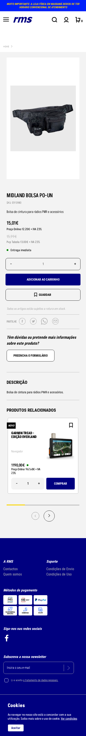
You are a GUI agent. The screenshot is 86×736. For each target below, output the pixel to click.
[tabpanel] (43, 456)
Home (6, 46)
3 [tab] (52, 505)
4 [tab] (70, 505)
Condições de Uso (59, 574)
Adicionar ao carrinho (43, 279)
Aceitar (15, 728)
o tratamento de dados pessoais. (40, 680)
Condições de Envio (60, 569)
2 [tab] (34, 505)
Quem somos (12, 574)
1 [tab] (16, 505)
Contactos (10, 569)
